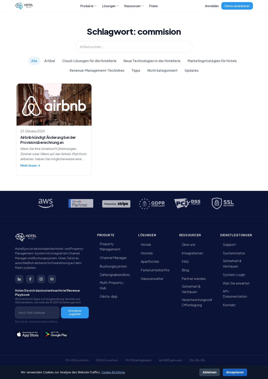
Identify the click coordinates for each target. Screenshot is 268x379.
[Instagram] (41, 279)
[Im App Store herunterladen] (28, 334)
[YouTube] (52, 279)
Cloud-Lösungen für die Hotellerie (89, 61)
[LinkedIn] (19, 279)
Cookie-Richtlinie (113, 372)
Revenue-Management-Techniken (97, 70)
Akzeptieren (235, 372)
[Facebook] (30, 279)
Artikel (49, 61)
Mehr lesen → (30, 165)
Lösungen (109, 6)
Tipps (135, 70)
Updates (191, 70)
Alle (34, 61)
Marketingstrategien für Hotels (212, 61)
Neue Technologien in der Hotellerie (152, 61)
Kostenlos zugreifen (74, 312)
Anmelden (212, 6)
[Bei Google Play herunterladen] (56, 334)
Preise (153, 6)
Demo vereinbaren (237, 6)
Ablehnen (209, 372)
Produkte (86, 6)
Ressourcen (132, 6)
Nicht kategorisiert (162, 70)
